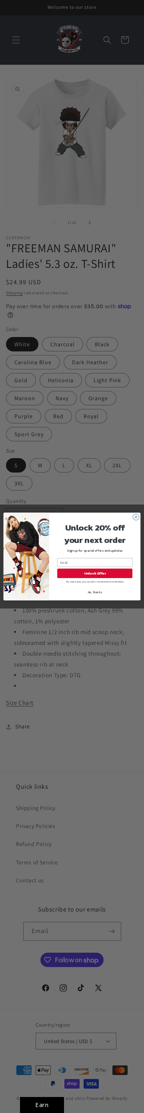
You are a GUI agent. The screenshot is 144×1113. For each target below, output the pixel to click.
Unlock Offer (95, 573)
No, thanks (95, 592)
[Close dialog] (136, 517)
